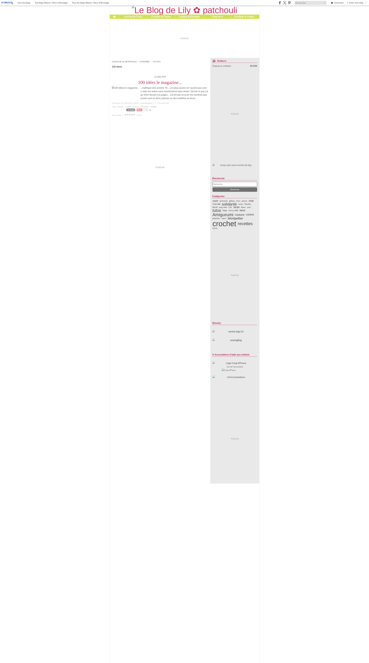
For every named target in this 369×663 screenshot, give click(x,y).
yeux (249, 207)
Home (114, 16)
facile (237, 207)
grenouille (224, 201)
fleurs (243, 207)
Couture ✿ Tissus (161, 17)
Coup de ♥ (217, 17)
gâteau (232, 201)
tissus (215, 228)
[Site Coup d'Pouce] (234, 363)
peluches (216, 218)
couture (239, 214)
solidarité (229, 204)
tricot (214, 207)
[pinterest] (289, 2)
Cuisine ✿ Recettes (189, 17)
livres (238, 201)
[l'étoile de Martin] (234, 377)
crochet (224, 223)
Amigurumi (222, 215)
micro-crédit (233, 210)
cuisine (250, 214)
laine (242, 210)
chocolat (216, 204)
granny (244, 201)
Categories (144, 61)
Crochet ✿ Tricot (133, 17)
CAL (230, 207)
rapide (215, 201)
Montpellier (235, 218)
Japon (223, 218)
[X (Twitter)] (284, 2)
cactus (240, 204)
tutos (216, 210)
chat (251, 201)
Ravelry (248, 204)
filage (225, 210)
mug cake (223, 207)
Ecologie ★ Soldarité (245, 17)
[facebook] (280, 2)
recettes (245, 224)
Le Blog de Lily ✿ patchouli (124, 61)
